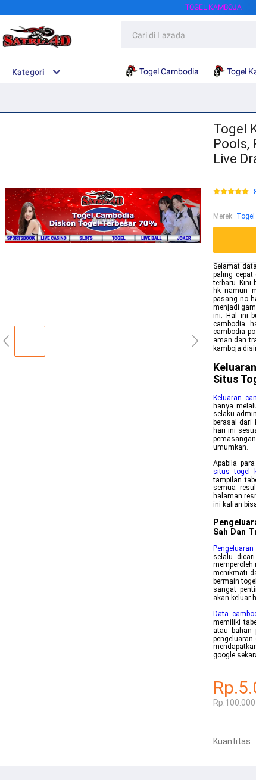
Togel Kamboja (213, 7)
